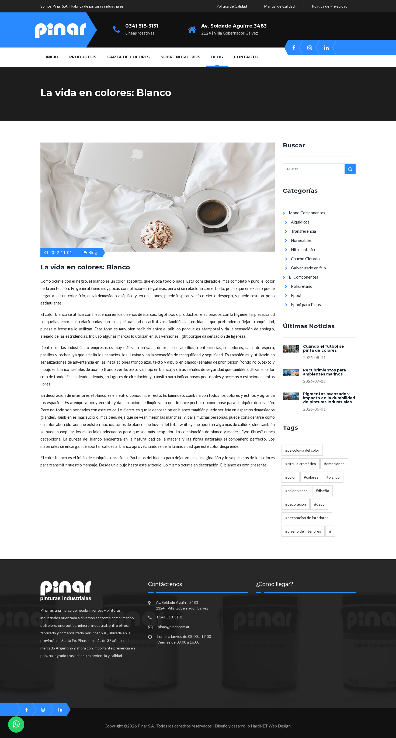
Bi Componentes (303, 277)
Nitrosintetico (304, 249)
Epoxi (296, 295)
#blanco (333, 477)
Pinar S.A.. (146, 725)
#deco (319, 504)
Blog (92, 252)
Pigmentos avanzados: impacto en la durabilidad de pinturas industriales (329, 398)
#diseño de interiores (303, 531)
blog (217, 57)
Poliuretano (301, 286)
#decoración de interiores (306, 517)
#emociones (334, 463)
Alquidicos (300, 221)
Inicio (52, 57)
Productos (82, 57)
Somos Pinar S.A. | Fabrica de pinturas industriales (82, 6)
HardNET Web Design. (271, 725)
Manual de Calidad (279, 6)
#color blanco (296, 490)
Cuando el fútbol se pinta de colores (323, 348)
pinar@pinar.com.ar (173, 626)
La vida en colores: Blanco (85, 267)
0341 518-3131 (141, 26)
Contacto (246, 57)
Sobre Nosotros (180, 57)
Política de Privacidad (330, 6)
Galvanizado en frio (308, 267)
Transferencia (303, 231)
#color (290, 477)
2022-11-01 (60, 252)
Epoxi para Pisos (306, 304)
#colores (311, 477)
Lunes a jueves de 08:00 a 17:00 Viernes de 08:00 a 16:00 (184, 639)
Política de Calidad (231, 6)
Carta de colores (128, 57)
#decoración (295, 504)
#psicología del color (302, 450)
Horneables (301, 240)
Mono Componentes (307, 212)
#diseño (322, 490)
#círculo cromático (300, 463)
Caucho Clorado (305, 258)
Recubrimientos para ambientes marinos (324, 372)
